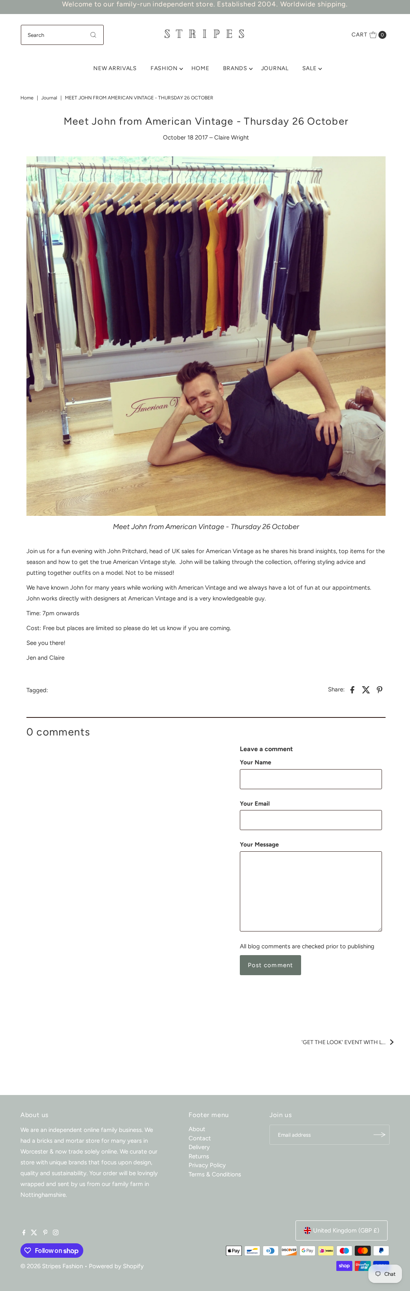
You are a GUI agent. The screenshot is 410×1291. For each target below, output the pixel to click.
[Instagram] (55, 1233)
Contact (200, 1138)
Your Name (255, 762)
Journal (49, 98)
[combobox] (62, 35)
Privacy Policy (207, 1165)
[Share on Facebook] (352, 689)
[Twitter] (34, 1233)
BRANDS (235, 68)
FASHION (164, 68)
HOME (200, 68)
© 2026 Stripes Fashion (51, 1266)
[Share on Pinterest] (380, 689)
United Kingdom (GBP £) (346, 1230)
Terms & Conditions (215, 1174)
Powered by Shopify (116, 1266)
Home (27, 98)
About (197, 1129)
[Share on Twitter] (366, 689)
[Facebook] (24, 1233)
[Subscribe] (380, 1135)
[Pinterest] (45, 1233)
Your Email (255, 803)
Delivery (199, 1147)
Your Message (259, 844)
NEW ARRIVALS (115, 68)
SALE (309, 68)
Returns (199, 1156)
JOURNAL (275, 68)
